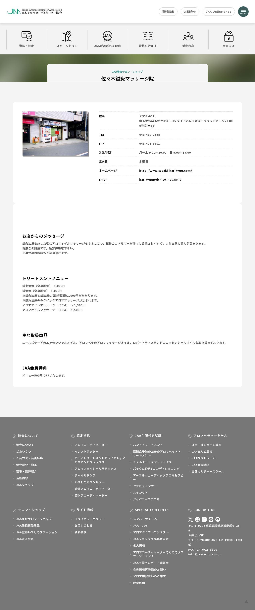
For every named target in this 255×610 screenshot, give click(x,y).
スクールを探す (67, 46)
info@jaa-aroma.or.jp (205, 554)
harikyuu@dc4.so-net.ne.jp (160, 179)
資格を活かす (148, 46)
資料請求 (168, 12)
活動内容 (188, 46)
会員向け (229, 46)
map (151, 126)
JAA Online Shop (218, 12)
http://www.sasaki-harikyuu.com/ (165, 170)
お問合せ (190, 12)
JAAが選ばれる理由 (107, 46)
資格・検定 (26, 46)
